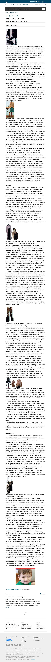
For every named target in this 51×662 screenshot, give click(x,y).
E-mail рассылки (36, 640)
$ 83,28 (12, 4)
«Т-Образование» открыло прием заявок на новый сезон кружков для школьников (27, 627)
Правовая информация (38, 638)
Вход (39, 1)
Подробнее (33, 659)
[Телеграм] (7, 645)
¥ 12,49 (20, 4)
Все (14, 620)
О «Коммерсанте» (25, 636)
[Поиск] (42, 2)
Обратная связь (36, 637)
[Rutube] (17, 645)
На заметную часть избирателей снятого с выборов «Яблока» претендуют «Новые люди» (23, 603)
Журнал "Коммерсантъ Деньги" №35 (14, 589)
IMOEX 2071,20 (26, 4)
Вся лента (42, 594)
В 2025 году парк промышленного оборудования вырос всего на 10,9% (22, 605)
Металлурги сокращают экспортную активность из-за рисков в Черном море (23, 601)
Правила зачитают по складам (17, 597)
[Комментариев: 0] (9, 16)
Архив (23, 637)
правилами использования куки (24, 8)
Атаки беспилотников (36, 4)
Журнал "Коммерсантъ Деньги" (12, 12)
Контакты (24, 638)
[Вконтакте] (9, 645)
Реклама (23, 640)
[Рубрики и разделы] (44, 2)
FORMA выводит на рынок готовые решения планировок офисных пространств (42, 627)
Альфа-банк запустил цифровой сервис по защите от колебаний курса (12, 627)
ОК (43, 9)
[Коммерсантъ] (7, 2)
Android (35, 636)
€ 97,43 (16, 4)
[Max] (20, 645)
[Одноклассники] (15, 645)
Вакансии (24, 641)
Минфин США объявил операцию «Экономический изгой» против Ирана (20, 599)
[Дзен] (12, 645)
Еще (6, 607)
